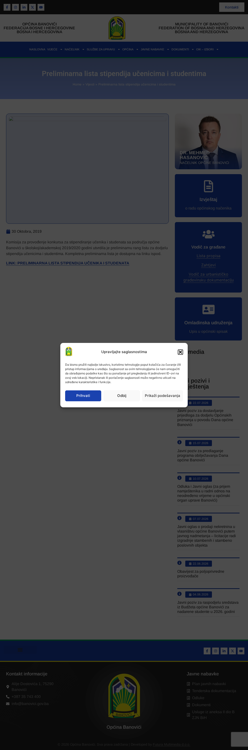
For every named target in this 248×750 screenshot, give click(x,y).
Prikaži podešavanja (162, 395)
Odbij (121, 395)
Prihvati (83, 395)
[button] (180, 352)
